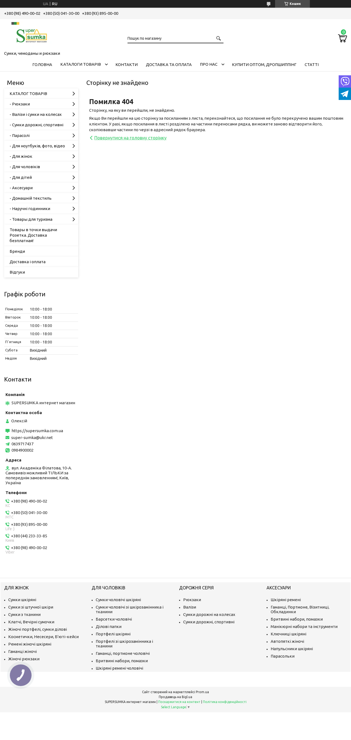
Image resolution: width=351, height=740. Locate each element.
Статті (312, 64)
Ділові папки (108, 626)
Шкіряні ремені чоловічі (119, 668)
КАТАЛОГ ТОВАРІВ (28, 93)
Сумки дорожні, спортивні (208, 621)
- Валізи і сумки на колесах (36, 114)
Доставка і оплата (28, 261)
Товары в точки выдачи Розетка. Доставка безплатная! (33, 235)
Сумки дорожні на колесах (209, 614)
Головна (42, 64)
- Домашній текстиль (31, 198)
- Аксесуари (21, 187)
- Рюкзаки (20, 104)
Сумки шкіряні (22, 599)
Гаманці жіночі (22, 651)
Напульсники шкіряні (292, 648)
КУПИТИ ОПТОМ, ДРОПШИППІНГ (264, 64)
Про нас (208, 64)
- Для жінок (21, 156)
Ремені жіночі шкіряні (29, 644)
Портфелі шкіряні (113, 634)
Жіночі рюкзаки (23, 658)
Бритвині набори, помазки (122, 660)
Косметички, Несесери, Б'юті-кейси (43, 636)
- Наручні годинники (30, 208)
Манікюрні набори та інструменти (304, 626)
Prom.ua (202, 692)
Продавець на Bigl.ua (175, 697)
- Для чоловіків (25, 166)
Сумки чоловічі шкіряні (118, 599)
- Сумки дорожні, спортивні (36, 124)
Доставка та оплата (169, 64)
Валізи (189, 607)
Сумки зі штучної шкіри (30, 607)
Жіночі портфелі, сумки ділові (37, 629)
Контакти (126, 64)
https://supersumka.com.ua (37, 430)
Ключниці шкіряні (288, 634)
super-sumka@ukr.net (32, 437)
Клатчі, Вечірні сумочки (31, 621)
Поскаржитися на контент (179, 702)
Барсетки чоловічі (114, 619)
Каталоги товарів (80, 64)
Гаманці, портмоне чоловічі (123, 653)
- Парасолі (20, 135)
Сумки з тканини (24, 614)
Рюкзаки (192, 599)
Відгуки (17, 272)
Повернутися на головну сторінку (130, 137)
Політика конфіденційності (225, 702)
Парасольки (283, 656)
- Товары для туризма (31, 219)
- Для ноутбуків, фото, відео (37, 146)
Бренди (17, 251)
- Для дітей (21, 177)
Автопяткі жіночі (287, 641)
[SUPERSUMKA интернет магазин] (31, 34)
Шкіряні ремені (286, 599)
